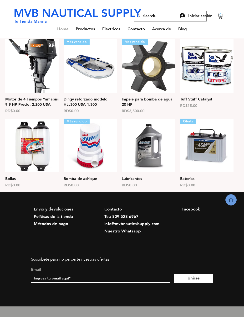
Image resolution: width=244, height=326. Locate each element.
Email (36, 270)
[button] (220, 16)
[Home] (231, 199)
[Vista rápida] (32, 66)
